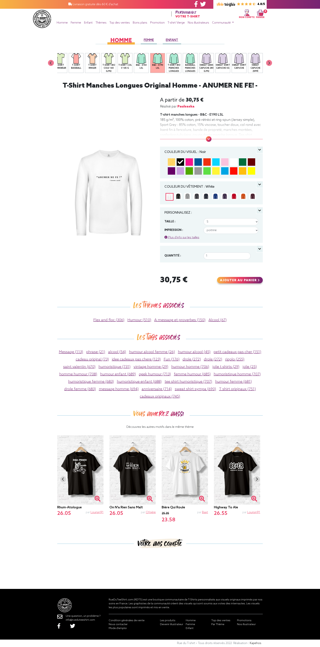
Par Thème (217, 624)
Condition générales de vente (126, 620)
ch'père (151, 512)
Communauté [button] (221, 22)
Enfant (88, 22)
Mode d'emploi (118, 628)
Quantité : (172, 255)
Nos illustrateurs (198, 22)
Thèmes (101, 22)
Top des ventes (119, 22)
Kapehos (255, 643)
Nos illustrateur (246, 624)
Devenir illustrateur (171, 624)
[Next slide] (269, 63)
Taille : (169, 221)
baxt (205, 512)
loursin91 (97, 512)
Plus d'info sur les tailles (183, 237)
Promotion (157, 22)
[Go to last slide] (63, 479)
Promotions (244, 620)
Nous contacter (118, 624)
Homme (62, 22)
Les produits (167, 620)
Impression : (173, 230)
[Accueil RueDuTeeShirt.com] (42, 18)
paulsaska (185, 106)
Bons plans (140, 22)
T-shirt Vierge (176, 22)
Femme (76, 22)
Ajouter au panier (239, 280)
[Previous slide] (51, 63)
